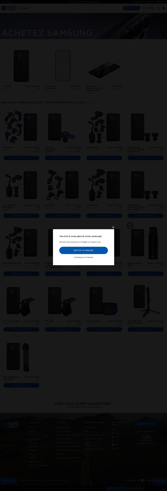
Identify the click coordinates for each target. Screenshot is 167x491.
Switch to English (83, 250)
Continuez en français (83, 257)
